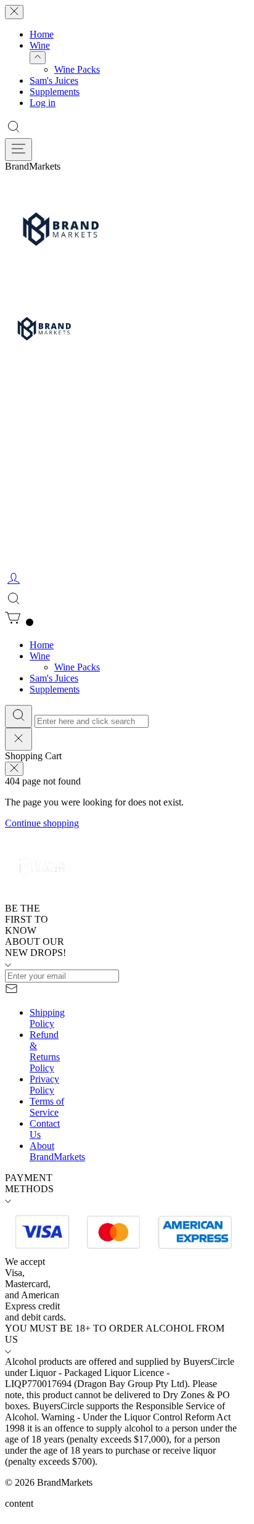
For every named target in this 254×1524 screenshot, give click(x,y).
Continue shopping (42, 823)
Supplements (55, 91)
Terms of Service (47, 1107)
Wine (40, 45)
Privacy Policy (44, 1084)
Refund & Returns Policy (45, 1051)
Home (42, 34)
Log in (42, 102)
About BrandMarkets (57, 1151)
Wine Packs (77, 69)
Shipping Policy (47, 1018)
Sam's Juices (54, 80)
